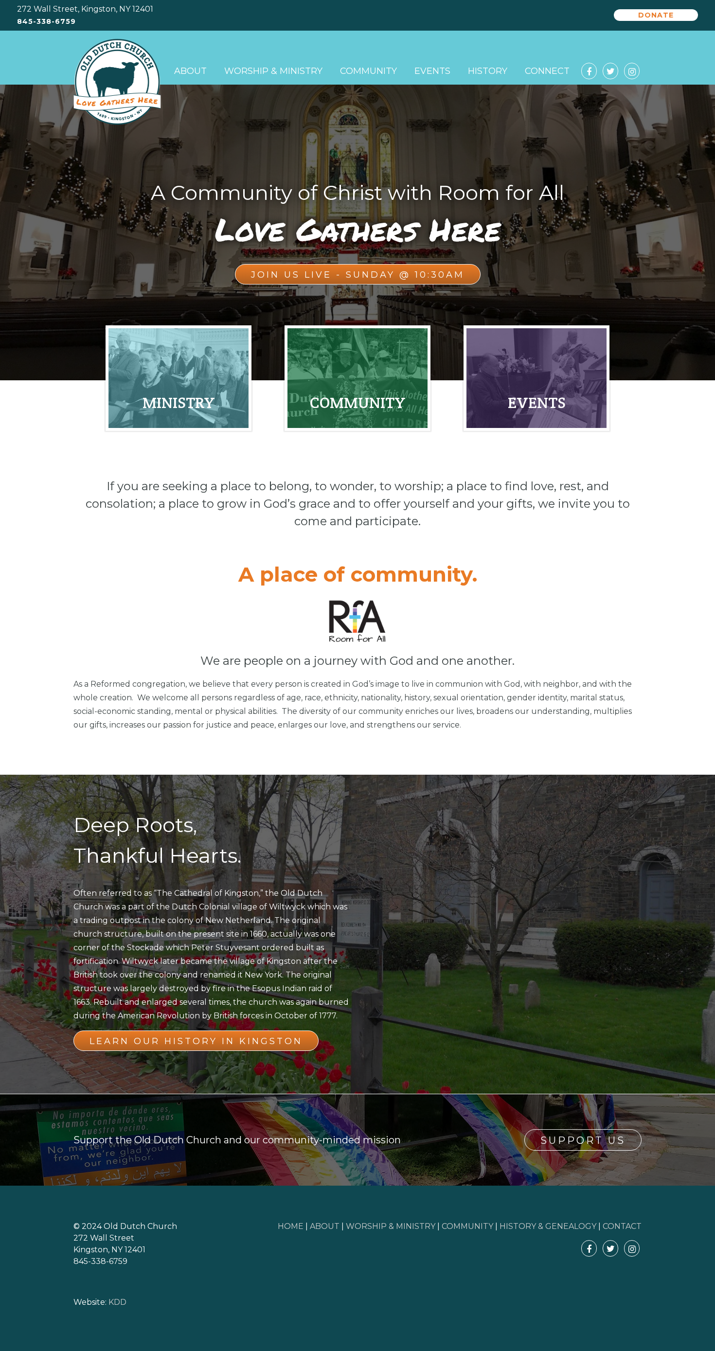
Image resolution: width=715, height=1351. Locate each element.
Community (368, 71)
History (487, 71)
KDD (117, 1302)
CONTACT (622, 1226)
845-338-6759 (46, 22)
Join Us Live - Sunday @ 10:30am (358, 274)
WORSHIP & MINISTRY (390, 1226)
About (190, 71)
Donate (656, 15)
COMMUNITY (467, 1226)
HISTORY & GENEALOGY (548, 1226)
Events (432, 71)
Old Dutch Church (117, 82)
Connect (547, 71)
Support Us (583, 1140)
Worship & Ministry (273, 71)
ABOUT (325, 1226)
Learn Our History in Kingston (196, 1041)
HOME (291, 1226)
